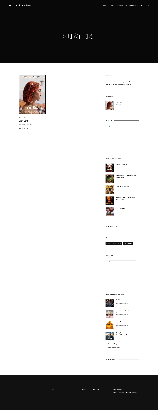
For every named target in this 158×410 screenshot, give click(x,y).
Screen (114, 243)
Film (125, 243)
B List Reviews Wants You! (134, 5)
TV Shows (120, 5)
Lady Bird (23, 120)
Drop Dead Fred (121, 208)
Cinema (130, 243)
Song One (119, 333)
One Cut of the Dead (123, 186)
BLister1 (22, 124)
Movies (111, 5)
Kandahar (119, 322)
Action (117, 302)
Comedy (118, 312)
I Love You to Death (122, 311)
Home (104, 5)
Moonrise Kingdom (114, 344)
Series (108, 243)
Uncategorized (23, 117)
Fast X (118, 300)
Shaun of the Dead (122, 164)
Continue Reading (24, 128)
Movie (119, 243)
